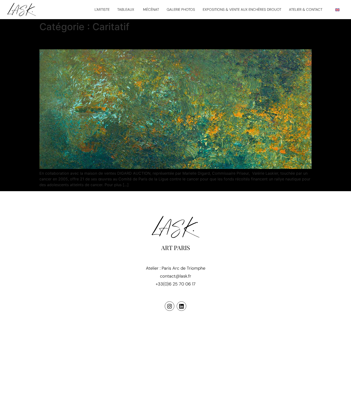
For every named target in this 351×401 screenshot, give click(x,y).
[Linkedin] (181, 306)
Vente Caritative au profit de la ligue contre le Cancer (135, 40)
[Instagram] (169, 306)
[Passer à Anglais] (337, 9)
